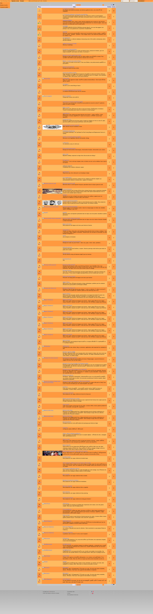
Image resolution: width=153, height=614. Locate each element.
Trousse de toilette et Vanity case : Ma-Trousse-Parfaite (76, 381)
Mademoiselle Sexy (67, 410)
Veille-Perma (66, 503)
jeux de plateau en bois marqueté (71, 125)
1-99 (74, 5)
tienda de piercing (67, 247)
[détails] (39, 11)
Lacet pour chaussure (68, 392)
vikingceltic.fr (66, 229)
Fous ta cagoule (67, 96)
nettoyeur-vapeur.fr (67, 166)
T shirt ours (66, 142)
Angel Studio (66, 555)
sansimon (65, 427)
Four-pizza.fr (66, 160)
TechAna (65, 195)
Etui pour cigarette (67, 486)
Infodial (65, 561)
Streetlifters (65, 84)
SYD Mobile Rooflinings (69, 131)
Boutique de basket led (68, 67)
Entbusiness (66, 538)
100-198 (78, 5)
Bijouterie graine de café (69, 183)
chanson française (67, 189)
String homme (66, 253)
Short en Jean (66, 439)
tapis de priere (66, 340)
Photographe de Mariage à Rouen (71, 468)
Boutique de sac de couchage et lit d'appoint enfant (75, 363)
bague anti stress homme (69, 276)
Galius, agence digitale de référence (71, 433)
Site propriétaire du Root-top (72, 594)
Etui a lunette (66, 474)
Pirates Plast (66, 78)
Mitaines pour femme (68, 375)
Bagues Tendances (67, 299)
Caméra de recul (67, 119)
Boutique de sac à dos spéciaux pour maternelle (75, 369)
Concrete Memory (67, 509)
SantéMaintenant (67, 544)
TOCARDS (65, 26)
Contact (22, 1)
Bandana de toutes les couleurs (70, 480)
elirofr (64, 235)
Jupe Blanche (66, 113)
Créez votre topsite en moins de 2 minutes (51, 593)
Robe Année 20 (66, 445)
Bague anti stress (67, 224)
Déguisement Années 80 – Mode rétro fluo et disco (75, 451)
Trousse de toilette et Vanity (69, 72)
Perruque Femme (67, 270)
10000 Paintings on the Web (69, 43)
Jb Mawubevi (66, 346)
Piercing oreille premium (69, 264)
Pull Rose (65, 387)
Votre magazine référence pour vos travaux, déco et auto (77, 462)
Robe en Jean (66, 107)
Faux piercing (66, 492)
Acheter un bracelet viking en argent (72, 136)
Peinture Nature (66, 293)
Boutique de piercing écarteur (70, 200)
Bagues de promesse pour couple (71, 398)
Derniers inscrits (4, 5)
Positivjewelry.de (67, 259)
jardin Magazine (67, 579)
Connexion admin (4, 7)
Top (112, 4)
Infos (1, 3)
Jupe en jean (66, 404)
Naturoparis (66, 567)
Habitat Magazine (67, 521)
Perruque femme (67, 422)
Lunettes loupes (67, 457)
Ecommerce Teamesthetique (70, 49)
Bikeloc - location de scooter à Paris (72, 61)
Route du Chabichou (68, 526)
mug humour (66, 171)
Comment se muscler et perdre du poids (73, 101)
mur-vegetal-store (67, 177)
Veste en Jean (66, 515)
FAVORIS (65, 32)
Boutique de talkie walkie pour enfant (72, 55)
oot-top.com (52, 591)
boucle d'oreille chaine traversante (71, 218)
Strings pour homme (68, 497)
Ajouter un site (15, 1)
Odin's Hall (65, 154)
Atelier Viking (66, 282)
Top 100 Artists (66, 37)
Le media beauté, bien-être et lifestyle (72, 90)
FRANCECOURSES (67, 20)
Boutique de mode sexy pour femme (72, 241)
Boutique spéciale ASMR (69, 352)
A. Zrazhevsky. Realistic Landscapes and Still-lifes (75, 14)
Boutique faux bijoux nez (69, 288)
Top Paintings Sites (5, 1)
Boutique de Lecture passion (70, 357)
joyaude (65, 212)
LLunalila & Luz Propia (68, 8)
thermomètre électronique (69, 148)
